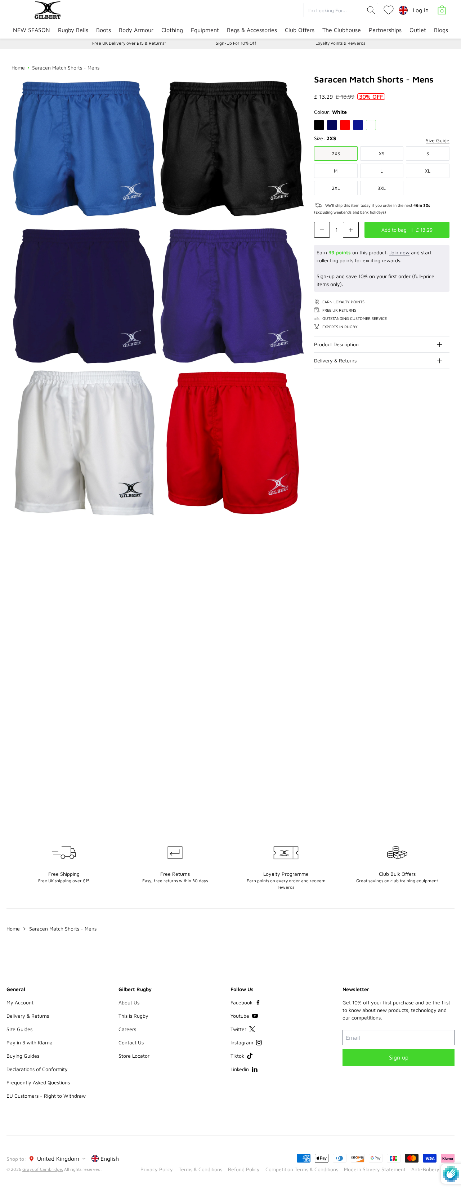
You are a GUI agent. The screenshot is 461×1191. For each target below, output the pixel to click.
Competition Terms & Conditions (301, 1169)
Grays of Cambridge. (42, 1169)
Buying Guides (22, 1056)
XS (381, 153)
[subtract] (322, 230)
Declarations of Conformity (37, 1069)
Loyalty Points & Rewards (340, 43)
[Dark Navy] (332, 125)
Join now (399, 252)
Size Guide (437, 140)
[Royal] (358, 125)
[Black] (319, 125)
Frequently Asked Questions (38, 1082)
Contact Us (131, 1042)
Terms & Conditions (200, 1169)
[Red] (345, 125)
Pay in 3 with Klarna (29, 1042)
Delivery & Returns (335, 360)
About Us (128, 1002)
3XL (381, 188)
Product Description (336, 344)
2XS (336, 153)
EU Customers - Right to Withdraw (46, 1096)
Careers (127, 1029)
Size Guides (19, 1029)
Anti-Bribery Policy (433, 1169)
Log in (421, 10)
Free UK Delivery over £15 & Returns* (129, 43)
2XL (336, 188)
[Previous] (429, 566)
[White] (371, 125)
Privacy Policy (156, 1169)
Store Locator (133, 1056)
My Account (19, 1002)
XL (427, 171)
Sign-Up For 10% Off (236, 43)
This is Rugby (133, 1016)
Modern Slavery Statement (375, 1169)
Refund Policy (244, 1169)
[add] (351, 230)
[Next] (443, 566)
